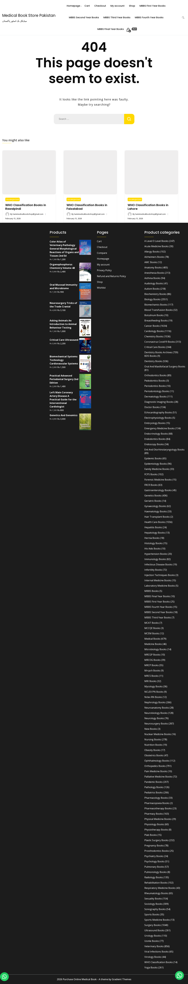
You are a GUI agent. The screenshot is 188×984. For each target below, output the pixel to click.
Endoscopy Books (154, 444)
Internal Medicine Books (157, 580)
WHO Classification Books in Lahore (148, 207)
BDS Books (150, 356)
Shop (132, 6)
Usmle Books (151, 941)
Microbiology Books (155, 649)
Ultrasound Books (154, 930)
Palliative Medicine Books (158, 776)
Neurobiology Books (155, 713)
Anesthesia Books (154, 272)
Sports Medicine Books (157, 919)
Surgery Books (152, 925)
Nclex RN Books (153, 697)
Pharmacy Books (153, 813)
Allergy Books (152, 251)
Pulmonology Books (155, 872)
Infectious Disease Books (158, 564)
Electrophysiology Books (158, 417)
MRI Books (150, 681)
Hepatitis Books (153, 527)
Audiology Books (153, 283)
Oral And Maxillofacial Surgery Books (164, 366)
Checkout (100, 6)
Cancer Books (152, 325)
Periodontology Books (156, 391)
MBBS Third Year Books (116, 17)
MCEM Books (151, 633)
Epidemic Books (153, 458)
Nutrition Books (153, 744)
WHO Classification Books (158, 962)
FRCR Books (151, 485)
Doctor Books (152, 407)
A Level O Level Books (156, 241)
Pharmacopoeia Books (156, 803)
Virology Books (152, 957)
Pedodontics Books (155, 380)
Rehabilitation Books (155, 882)
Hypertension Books (155, 553)
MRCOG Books (152, 660)
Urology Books (152, 935)
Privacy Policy (104, 270)
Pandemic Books (153, 782)
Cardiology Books (154, 331)
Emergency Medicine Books (159, 428)
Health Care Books (154, 522)
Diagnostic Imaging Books (158, 401)
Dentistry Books (153, 361)
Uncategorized (12, 199)
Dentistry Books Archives (158, 352)
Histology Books (153, 543)
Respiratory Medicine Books (159, 888)
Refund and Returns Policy (111, 276)
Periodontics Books (155, 386)
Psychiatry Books (153, 856)
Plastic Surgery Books (156, 840)
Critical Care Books (154, 347)
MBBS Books (151, 591)
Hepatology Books (154, 532)
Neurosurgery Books (156, 723)
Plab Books (150, 835)
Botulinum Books (154, 315)
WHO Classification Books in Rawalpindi (25, 207)
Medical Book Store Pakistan (29, 15)
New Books (150, 728)
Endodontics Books (155, 439)
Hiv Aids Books (152, 548)
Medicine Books (153, 644)
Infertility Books (153, 569)
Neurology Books (154, 718)
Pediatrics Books (153, 792)
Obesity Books (152, 750)
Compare (102, 253)
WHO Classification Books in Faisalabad (87, 207)
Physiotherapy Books (156, 829)
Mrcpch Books (152, 670)
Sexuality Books (153, 898)
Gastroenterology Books (158, 490)
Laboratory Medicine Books (159, 585)
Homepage (73, 6)
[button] (4, 976)
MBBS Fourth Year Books (149, 17)
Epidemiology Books (155, 463)
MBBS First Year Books (153, 6)
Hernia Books (152, 538)
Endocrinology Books (156, 433)
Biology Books (152, 299)
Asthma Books (152, 278)
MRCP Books (151, 665)
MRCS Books (151, 675)
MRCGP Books (152, 654)
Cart (87, 6)
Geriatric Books (152, 500)
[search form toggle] (183, 17)
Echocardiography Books (158, 412)
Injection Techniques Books (159, 575)
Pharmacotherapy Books (158, 808)
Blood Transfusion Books (158, 310)
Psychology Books (154, 861)
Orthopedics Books (155, 766)
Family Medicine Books (156, 469)
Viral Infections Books (156, 951)
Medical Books (152, 638)
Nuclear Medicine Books (157, 734)
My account (117, 6)
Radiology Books (153, 877)
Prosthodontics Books (156, 850)
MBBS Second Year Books (84, 17)
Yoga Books (151, 967)
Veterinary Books (154, 946)
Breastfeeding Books (156, 320)
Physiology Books (154, 824)
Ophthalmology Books (156, 760)
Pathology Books (153, 787)
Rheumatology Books (156, 893)
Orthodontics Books (155, 375)
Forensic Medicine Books (158, 479)
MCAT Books (151, 622)
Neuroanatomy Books (156, 707)
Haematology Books (155, 511)
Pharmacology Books (156, 797)
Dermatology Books (155, 396)
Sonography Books (155, 909)
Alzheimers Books (154, 257)
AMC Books (150, 262)
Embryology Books (154, 423)
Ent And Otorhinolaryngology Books (164, 449)
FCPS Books (150, 474)
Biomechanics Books (155, 304)
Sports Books (151, 914)
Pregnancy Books (154, 845)
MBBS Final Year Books (110, 29)
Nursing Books (152, 739)
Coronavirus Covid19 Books (159, 341)
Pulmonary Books (154, 866)
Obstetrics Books (153, 755)
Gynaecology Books (155, 506)
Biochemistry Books (155, 294)
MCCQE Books (152, 628)
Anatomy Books (153, 267)
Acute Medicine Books (156, 246)
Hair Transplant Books (157, 516)
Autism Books (152, 288)
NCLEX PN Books (153, 691)
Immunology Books (155, 559)
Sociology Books (153, 903)
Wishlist (101, 287)
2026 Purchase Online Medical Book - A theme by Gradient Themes (94, 979)
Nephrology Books (154, 702)
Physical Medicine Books (157, 819)
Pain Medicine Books (155, 771)
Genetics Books (152, 495)
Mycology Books (153, 686)
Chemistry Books (153, 336)
